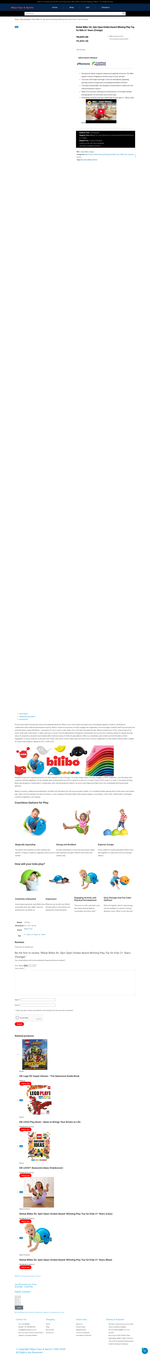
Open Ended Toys (113, 154)
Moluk (86, 160)
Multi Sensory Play (101, 154)
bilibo (82, 160)
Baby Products (89, 154)
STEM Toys (123, 154)
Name (17, 1000)
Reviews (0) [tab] (23, 719)
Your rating (19, 966)
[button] (3, 7)
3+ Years (34, 934)
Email (17, 1005)
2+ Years (27, 934)
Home (54, 7)
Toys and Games (25, 19)
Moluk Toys (28, 929)
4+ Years (42, 934)
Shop (71, 7)
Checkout (106, 7)
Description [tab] (23, 714)
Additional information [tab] (27, 717)
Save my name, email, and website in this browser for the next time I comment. (45, 1010)
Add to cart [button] (25, 1084)
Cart (87, 7)
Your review (20, 968)
